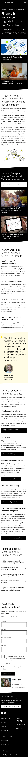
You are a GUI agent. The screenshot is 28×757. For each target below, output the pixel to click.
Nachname (3, 629)
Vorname (3, 621)
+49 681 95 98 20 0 (18, 684)
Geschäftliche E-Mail (6, 637)
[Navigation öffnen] (25, 2)
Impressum (4, 744)
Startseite (3, 9)
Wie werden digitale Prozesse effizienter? (10, 582)
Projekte (3, 722)
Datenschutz (4, 740)
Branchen (11, 9)
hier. (4, 669)
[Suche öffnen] (21, 2)
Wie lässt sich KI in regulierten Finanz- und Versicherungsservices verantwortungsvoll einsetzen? (12, 589)
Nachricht (3, 645)
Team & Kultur (19, 724)
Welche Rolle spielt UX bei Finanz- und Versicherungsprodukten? (12, 575)
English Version (5, 751)
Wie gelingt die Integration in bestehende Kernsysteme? (9, 568)
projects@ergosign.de (19, 687)
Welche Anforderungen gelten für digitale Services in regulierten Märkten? (13, 562)
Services (3, 726)
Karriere (18, 728)
